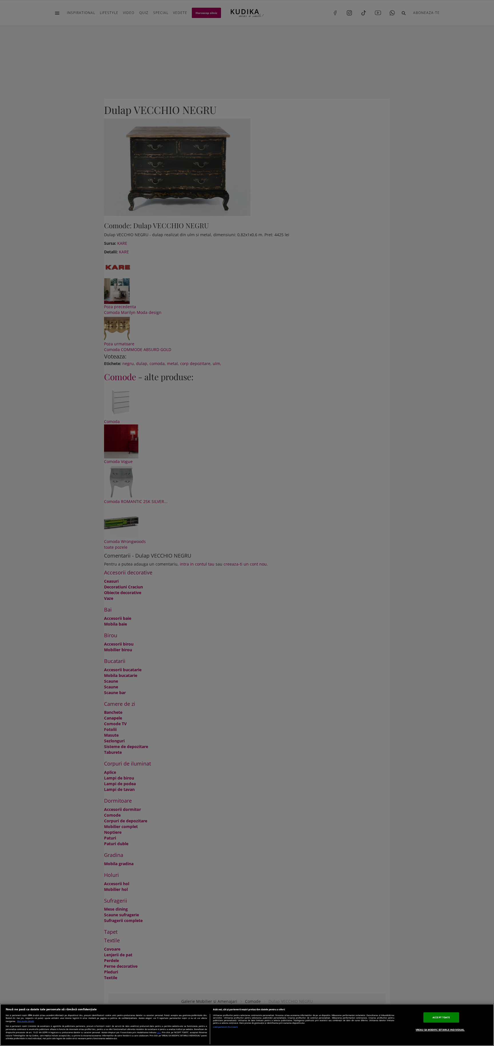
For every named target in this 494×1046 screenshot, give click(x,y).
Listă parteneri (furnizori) (225, 1027)
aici (159, 1032)
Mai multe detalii (25, 1021)
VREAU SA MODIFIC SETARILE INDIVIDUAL (440, 1029)
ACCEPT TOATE (441, 1017)
